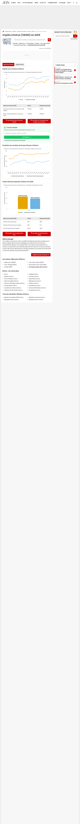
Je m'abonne (25, 137)
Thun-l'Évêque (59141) (10, 264)
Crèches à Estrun (34, 276)
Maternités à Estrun (34, 278)
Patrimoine (8, 31)
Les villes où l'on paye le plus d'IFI (15, 234)
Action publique (27, 2)
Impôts (14, 31)
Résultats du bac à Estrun (11, 299)
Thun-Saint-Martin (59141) (36, 262)
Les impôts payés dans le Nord (38, 267)
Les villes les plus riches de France (15, 121)
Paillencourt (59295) (10, 262)
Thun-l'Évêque (30, 43)
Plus (68, 2)
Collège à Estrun (33, 274)
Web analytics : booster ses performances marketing (63, 77)
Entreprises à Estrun (34, 290)
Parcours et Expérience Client (64, 82)
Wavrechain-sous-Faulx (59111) (37, 264)
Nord (29, 31)
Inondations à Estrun (34, 285)
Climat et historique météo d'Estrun (14, 283)
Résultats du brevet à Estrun (37, 297)
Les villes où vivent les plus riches (40, 234)
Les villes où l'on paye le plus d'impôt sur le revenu (40, 121)
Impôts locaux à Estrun (40, 254)
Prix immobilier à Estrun (10, 278)
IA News (13, 2)
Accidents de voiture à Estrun (12, 287)
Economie (62, 2)
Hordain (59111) (8, 267)
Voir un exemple (74, 38)
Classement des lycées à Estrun (13, 290)
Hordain (37, 43)
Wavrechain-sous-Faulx (20, 45)
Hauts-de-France (22, 31)
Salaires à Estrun (9, 276)
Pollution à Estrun (34, 283)
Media (36, 2)
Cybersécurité (52, 2)
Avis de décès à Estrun (10, 285)
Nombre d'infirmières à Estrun (37, 287)
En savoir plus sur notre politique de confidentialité (14, 140)
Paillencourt (22, 43)
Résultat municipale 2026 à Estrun (14, 297)
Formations (60, 65)
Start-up (43, 2)
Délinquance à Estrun (35, 281)
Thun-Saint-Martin (45, 43)
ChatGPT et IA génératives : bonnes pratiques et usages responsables (63, 70)
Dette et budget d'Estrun (11, 281)
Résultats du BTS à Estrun (36, 299)
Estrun (33, 31)
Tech (18, 2)
